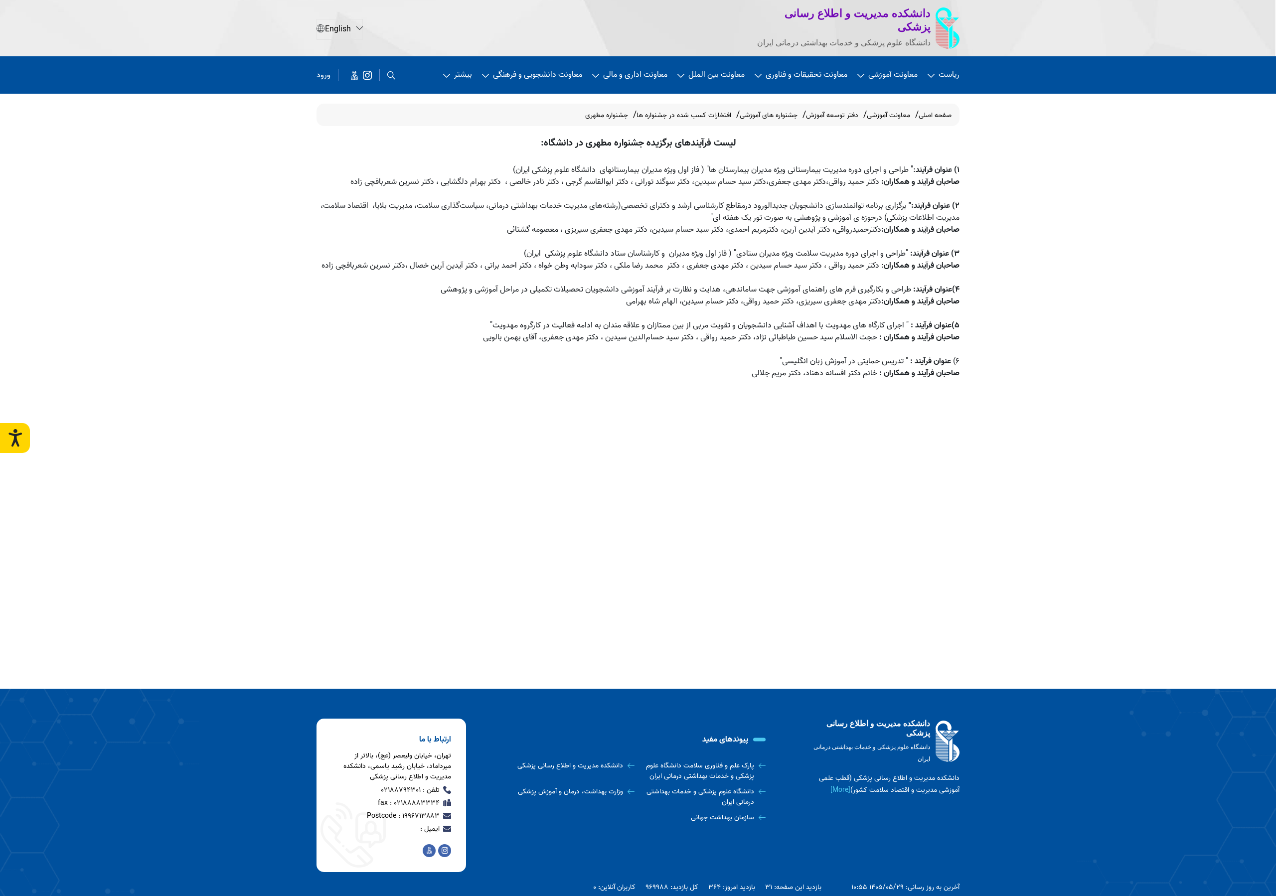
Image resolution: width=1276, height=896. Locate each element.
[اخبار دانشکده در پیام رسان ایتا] (354, 75)
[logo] (884, 742)
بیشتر (463, 74)
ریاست (949, 74)
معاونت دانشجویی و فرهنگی (537, 74)
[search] (391, 75)
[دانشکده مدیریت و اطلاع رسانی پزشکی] (367, 75)
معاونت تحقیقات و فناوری (806, 74)
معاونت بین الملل (716, 74)
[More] (840, 790)
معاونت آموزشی (893, 74)
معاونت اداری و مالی (635, 74)
